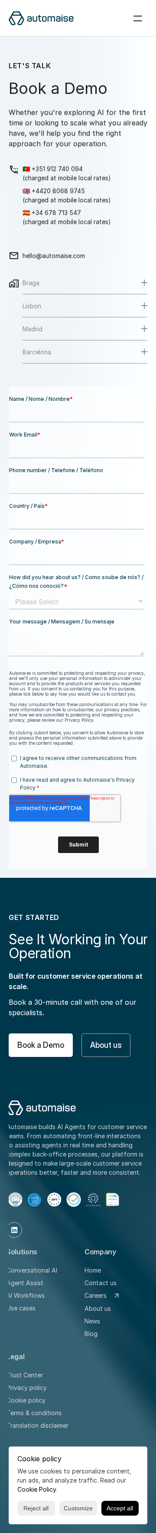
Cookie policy (26, 1400)
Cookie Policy (36, 1489)
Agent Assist (24, 1282)
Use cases (21, 1308)
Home (92, 1270)
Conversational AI (31, 1270)
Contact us (100, 1282)
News (92, 1321)
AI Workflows (25, 1295)
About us (97, 1308)
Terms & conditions (34, 1412)
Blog (91, 1333)
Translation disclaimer (37, 1425)
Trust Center (24, 1375)
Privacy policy (26, 1387)
